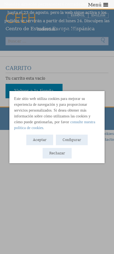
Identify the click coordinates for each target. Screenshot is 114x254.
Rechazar (57, 153)
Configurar (72, 140)
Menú (95, 4)
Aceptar (39, 140)
